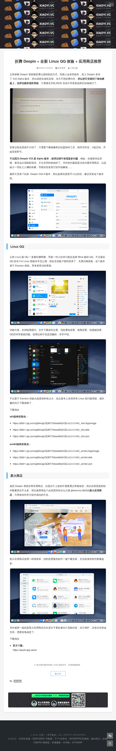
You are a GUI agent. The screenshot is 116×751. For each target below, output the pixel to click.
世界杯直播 (24, 738)
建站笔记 (95, 738)
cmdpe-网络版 (42, 742)
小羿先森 (74, 67)
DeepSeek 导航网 (42, 738)
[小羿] (55, 664)
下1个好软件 (61, 738)
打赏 (58, 673)
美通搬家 (56, 742)
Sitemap (77, 742)
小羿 (41, 734)
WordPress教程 (79, 738)
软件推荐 (61, 67)
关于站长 (51, 734)
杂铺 (105, 738)
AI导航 (66, 742)
